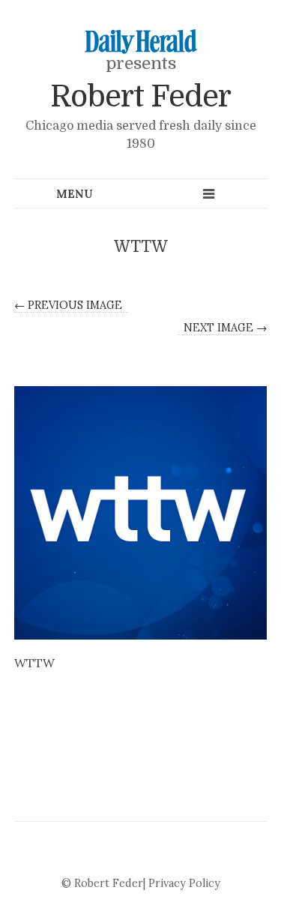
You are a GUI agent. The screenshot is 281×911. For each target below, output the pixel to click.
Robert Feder (140, 96)
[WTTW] (141, 513)
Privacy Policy (184, 883)
